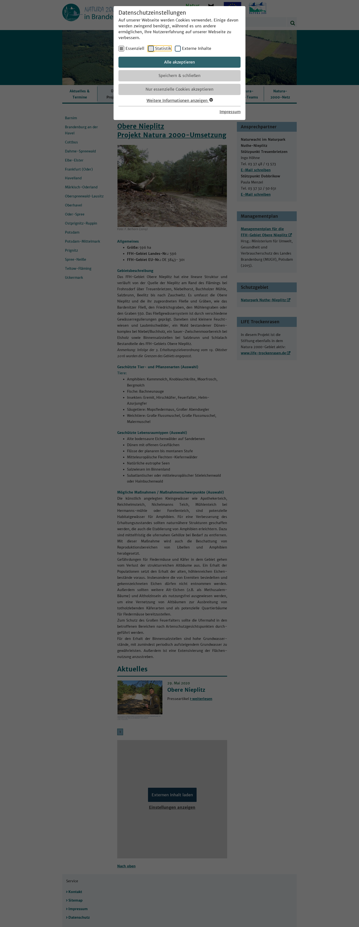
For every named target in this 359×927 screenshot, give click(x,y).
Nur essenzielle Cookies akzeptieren (179, 89)
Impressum (230, 111)
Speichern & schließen (179, 75)
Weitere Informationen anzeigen (178, 100)
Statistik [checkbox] (163, 48)
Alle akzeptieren (179, 62)
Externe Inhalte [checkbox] (196, 48)
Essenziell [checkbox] (135, 48)
